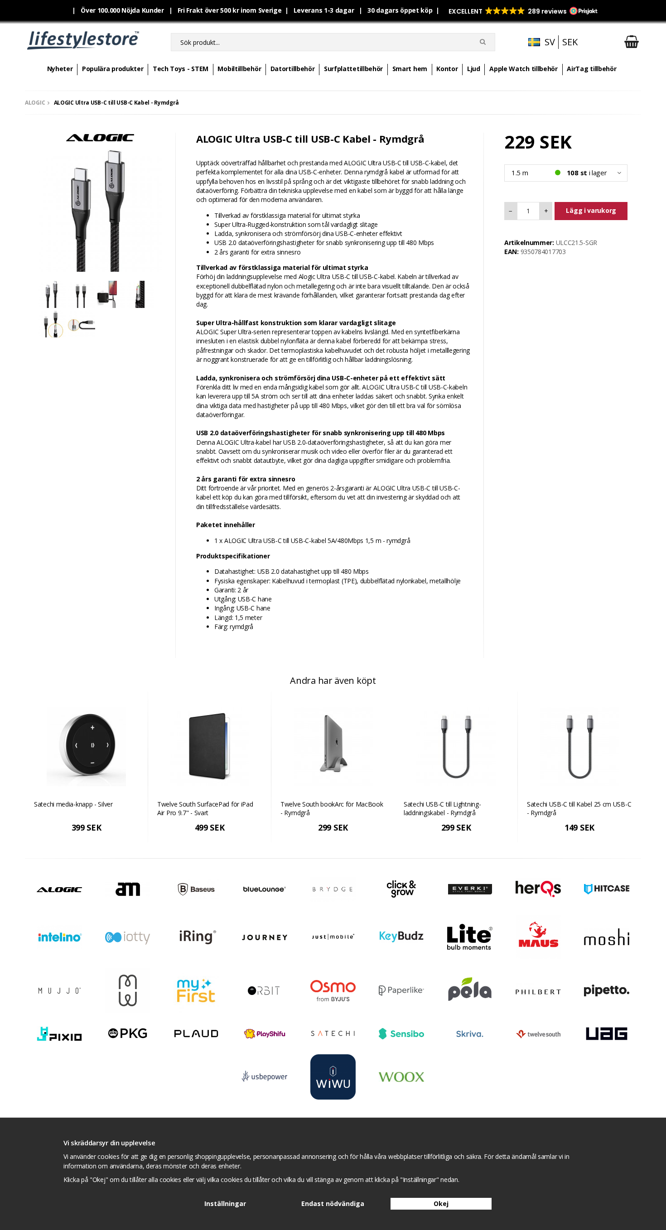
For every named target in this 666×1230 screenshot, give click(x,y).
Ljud (473, 68)
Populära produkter (113, 68)
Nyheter (60, 68)
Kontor (447, 68)
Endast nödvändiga (332, 1203)
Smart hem (409, 68)
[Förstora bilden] (100, 209)
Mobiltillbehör (239, 68)
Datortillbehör (292, 68)
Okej (441, 1203)
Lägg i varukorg (591, 210)
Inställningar (225, 1203)
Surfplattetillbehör (353, 68)
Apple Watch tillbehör (523, 68)
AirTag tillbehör (591, 68)
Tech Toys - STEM (180, 68)
